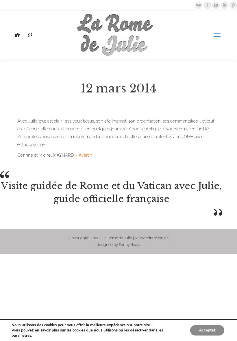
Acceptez (207, 330)
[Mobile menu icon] (218, 35)
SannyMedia (129, 244)
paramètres (21, 335)
